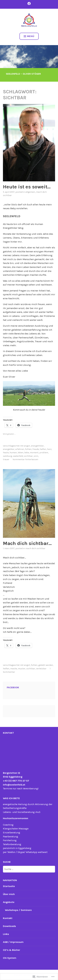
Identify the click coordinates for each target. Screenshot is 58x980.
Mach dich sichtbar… (27, 543)
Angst (27, 446)
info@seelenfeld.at (14, 784)
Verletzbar (41, 668)
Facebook (13, 687)
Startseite (9, 886)
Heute (6, 452)
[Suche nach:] (29, 869)
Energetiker (8, 449)
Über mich (9, 894)
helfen (43, 449)
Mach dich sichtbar (35, 548)
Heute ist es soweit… (27, 187)
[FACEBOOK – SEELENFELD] (29, 3)
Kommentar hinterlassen (25, 459)
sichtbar (28, 456)
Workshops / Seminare (18, 910)
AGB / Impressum (13, 942)
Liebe (26, 452)
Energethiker (37, 446)
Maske (13, 668)
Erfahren (19, 449)
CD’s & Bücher (11, 950)
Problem (43, 452)
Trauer (6, 459)
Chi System (9, 957)
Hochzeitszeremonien (15, 818)
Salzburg (7, 456)
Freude (35, 449)
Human (13, 452)
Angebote (8, 902)
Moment (34, 452)
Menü (30, 36)
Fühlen (28, 449)
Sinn (36, 456)
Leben (20, 452)
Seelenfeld (18, 456)
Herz (49, 449)
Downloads (9, 926)
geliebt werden (45, 665)
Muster (21, 668)
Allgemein (30, 192)
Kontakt (7, 918)
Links (6, 934)
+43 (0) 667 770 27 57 (16, 780)
